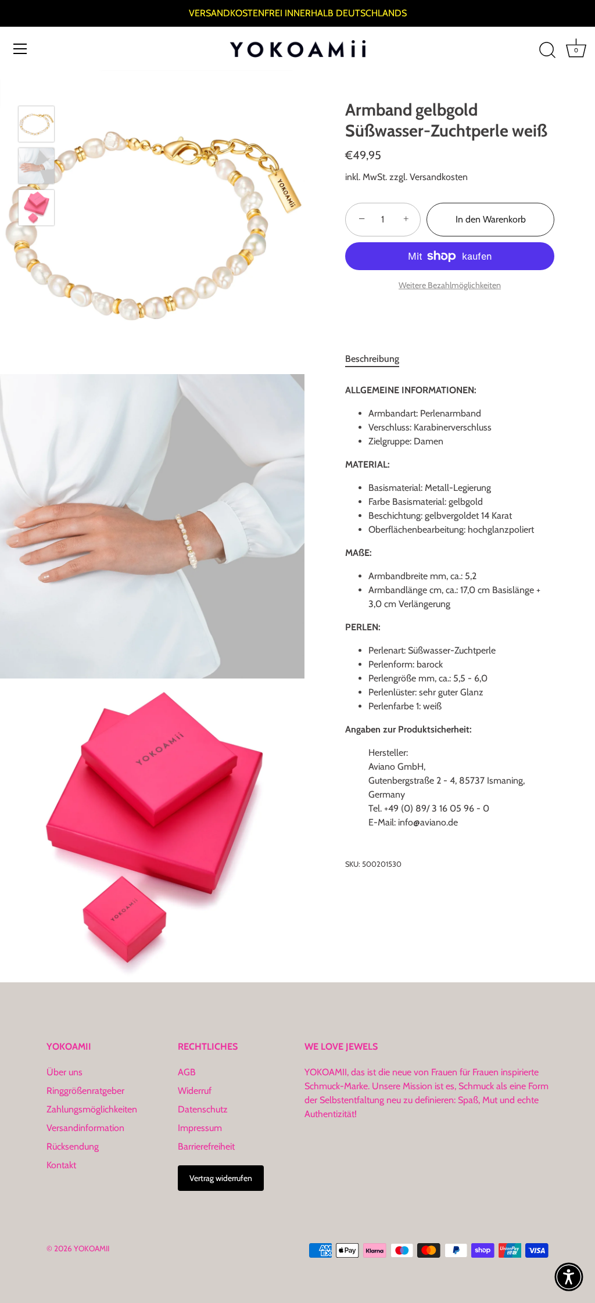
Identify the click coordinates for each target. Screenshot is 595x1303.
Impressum (200, 1127)
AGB (187, 1072)
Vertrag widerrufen (220, 1178)
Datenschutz (203, 1109)
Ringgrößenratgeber (85, 1090)
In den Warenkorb (491, 219)
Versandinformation (85, 1127)
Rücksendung (72, 1146)
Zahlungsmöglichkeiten (91, 1109)
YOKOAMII (91, 1248)
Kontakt (61, 1165)
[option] (36, 126)
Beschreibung (372, 358)
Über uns (64, 1072)
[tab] (378, 359)
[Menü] (20, 49)
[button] (568, 1276)
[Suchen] (547, 50)
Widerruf (195, 1090)
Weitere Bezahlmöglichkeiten (450, 285)
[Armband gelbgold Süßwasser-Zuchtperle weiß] (36, 124)
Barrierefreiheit (206, 1146)
